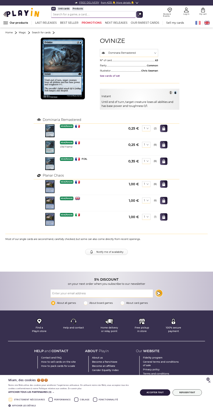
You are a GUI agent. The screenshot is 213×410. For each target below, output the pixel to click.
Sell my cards (175, 22)
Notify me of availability (109, 251)
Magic (22, 32)
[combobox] (129, 53)
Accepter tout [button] (155, 392)
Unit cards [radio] (63, 8)
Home (9, 32)
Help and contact (73, 327)
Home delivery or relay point (109, 329)
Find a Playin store (39, 329)
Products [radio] (78, 8)
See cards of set (110, 75)
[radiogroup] (97, 9)
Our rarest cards (145, 22)
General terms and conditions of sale (161, 363)
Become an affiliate (103, 365)
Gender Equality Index (105, 370)
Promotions (92, 22)
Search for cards (41, 32)
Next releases (116, 22)
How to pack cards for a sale (58, 365)
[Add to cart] (164, 128)
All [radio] (53, 8)
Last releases (46, 22)
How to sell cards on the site (58, 361)
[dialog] (106, 392)
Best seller (69, 22)
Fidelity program (152, 357)
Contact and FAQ (51, 357)
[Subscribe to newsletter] (159, 293)
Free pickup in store (142, 329)
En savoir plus (75, 388)
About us (97, 357)
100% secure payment (173, 329)
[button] (50, 130)
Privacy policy (151, 369)
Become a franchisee (104, 361)
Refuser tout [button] (187, 392)
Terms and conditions (156, 373)
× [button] (209, 382)
